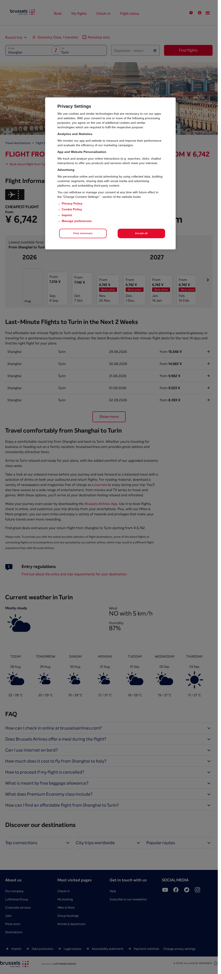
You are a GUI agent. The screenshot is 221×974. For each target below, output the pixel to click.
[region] (110, 173)
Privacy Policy (72, 203)
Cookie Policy (72, 209)
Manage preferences (77, 221)
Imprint (67, 215)
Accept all (141, 233)
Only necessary (82, 233)
